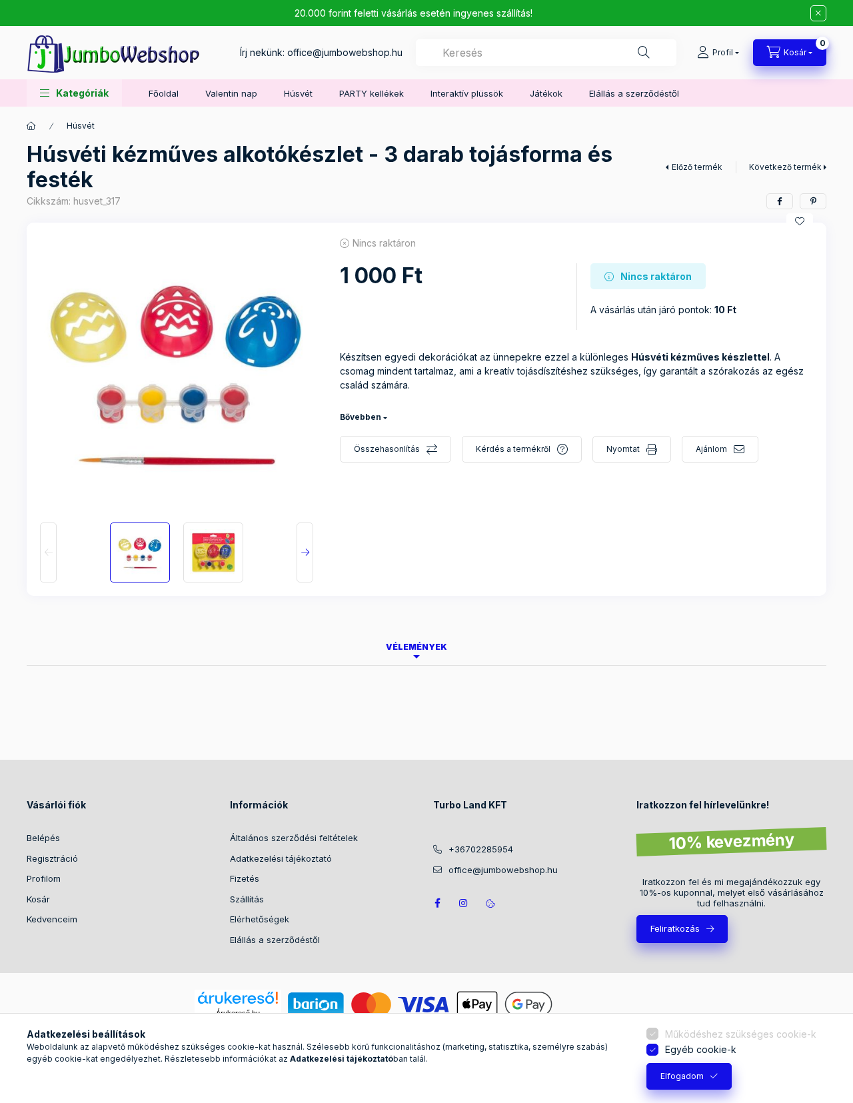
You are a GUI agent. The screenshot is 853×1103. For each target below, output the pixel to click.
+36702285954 (480, 849)
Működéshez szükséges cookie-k (740, 1034)
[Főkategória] (31, 126)
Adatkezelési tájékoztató (281, 858)
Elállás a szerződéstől (634, 93)
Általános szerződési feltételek (294, 837)
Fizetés (244, 878)
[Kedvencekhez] (799, 221)
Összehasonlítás (387, 449)
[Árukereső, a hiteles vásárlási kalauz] (609, 1003)
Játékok (546, 93)
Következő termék (785, 167)
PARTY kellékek (371, 93)
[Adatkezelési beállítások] (490, 903)
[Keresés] (643, 52)
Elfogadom (682, 1076)
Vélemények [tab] (416, 647)
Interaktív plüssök (466, 93)
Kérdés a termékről (513, 449)
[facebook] (779, 201)
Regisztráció (52, 858)
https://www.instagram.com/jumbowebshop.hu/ (463, 903)
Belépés (43, 837)
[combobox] (546, 52)
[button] (74, 93)
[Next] (305, 552)
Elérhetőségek (259, 919)
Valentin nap (231, 93)
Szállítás (247, 899)
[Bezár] (818, 13)
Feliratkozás (675, 928)
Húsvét (298, 93)
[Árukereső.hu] (238, 998)
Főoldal (164, 93)
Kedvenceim (52, 919)
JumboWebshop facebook (437, 903)
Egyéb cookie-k (700, 1049)
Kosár (38, 899)
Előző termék (697, 167)
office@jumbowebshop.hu (345, 52)
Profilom (44, 878)
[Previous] (48, 552)
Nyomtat (623, 449)
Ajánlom (711, 449)
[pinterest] (813, 201)
